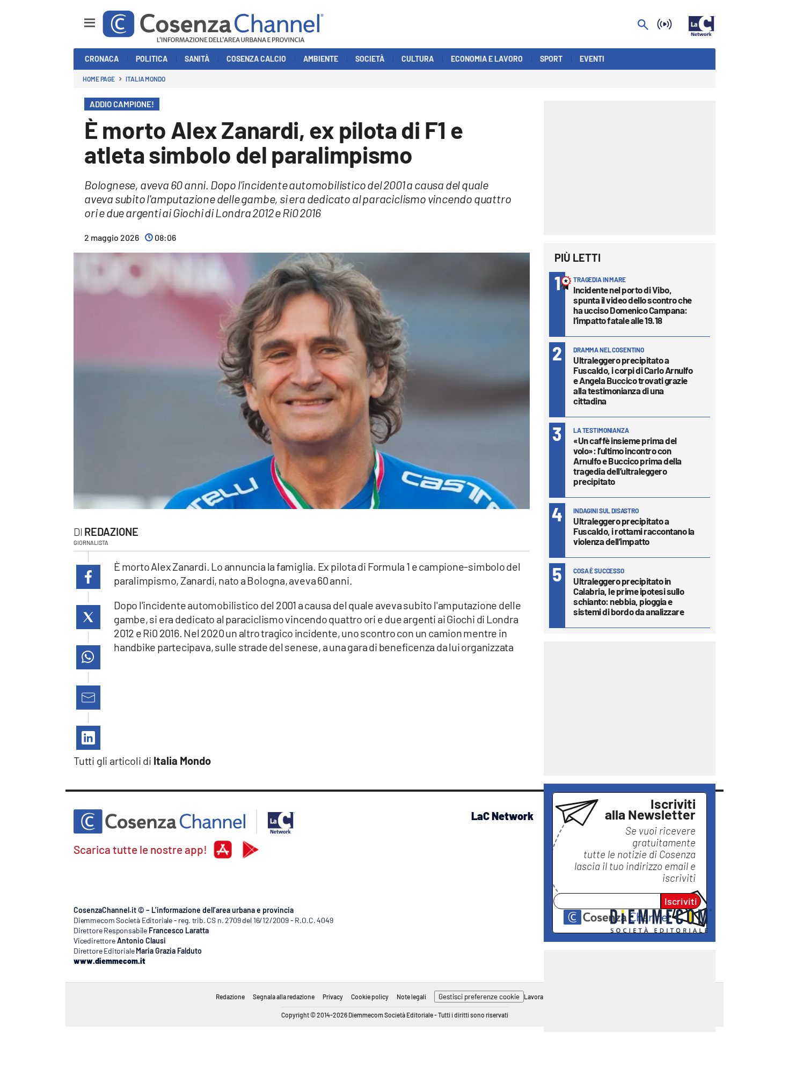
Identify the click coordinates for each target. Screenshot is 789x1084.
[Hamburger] (80, 18)
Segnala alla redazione (284, 996)
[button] (88, 577)
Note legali (411, 996)
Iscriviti (680, 901)
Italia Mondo (145, 79)
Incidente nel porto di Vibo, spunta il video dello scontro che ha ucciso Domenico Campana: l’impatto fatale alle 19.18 (632, 305)
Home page (99, 79)
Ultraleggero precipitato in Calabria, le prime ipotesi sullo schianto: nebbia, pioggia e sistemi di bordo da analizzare (628, 596)
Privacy (333, 996)
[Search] (643, 25)
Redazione (111, 531)
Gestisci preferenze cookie (479, 996)
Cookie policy (370, 996)
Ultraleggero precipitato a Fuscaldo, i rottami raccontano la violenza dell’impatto (634, 531)
